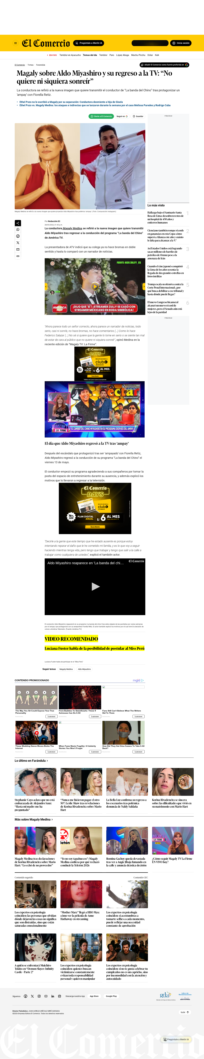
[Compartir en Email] (18, 249)
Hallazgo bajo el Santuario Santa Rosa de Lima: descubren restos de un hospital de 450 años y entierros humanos (166, 217)
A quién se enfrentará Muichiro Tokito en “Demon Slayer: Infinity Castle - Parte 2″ (34, 969)
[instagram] (39, 996)
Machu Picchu (138, 55)
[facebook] (25, 996)
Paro (111, 55)
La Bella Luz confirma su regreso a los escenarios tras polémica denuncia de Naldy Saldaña (126, 803)
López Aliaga (122, 55)
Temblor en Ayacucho (70, 55)
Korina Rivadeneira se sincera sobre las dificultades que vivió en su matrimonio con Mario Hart (171, 803)
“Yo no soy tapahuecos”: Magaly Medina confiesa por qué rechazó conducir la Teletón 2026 (80, 862)
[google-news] (59, 996)
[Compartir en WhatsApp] (18, 229)
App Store (94, 996)
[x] (32, 996)
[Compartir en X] (18, 242)
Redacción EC (54, 221)
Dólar (150, 55)
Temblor (103, 55)
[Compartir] (18, 223)
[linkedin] (52, 996)
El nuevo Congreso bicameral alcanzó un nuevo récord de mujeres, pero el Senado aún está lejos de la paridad (165, 307)
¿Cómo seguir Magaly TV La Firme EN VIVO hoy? (172, 860)
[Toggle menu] (15, 43)
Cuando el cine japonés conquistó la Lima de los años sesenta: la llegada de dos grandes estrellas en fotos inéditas (166, 271)
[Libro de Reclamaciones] (185, 996)
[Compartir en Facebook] (18, 236)
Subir (183, 1012)
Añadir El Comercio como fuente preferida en (164, 65)
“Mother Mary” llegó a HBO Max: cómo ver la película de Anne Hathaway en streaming (80, 915)
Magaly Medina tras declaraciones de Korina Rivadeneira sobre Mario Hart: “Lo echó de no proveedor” (35, 862)
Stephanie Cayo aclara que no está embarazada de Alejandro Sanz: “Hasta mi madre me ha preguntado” (35, 804)
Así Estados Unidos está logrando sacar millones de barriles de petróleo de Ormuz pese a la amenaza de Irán (165, 253)
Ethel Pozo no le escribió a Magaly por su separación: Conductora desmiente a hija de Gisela (71, 101)
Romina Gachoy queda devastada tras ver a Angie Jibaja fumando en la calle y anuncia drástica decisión (126, 862)
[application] (95, 586)
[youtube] (46, 996)
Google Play (111, 996)
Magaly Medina (66, 669)
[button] (95, 587)
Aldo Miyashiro (84, 669)
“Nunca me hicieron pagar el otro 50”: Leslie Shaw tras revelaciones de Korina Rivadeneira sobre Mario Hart (81, 804)
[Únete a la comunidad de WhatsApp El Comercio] (101, 116)
